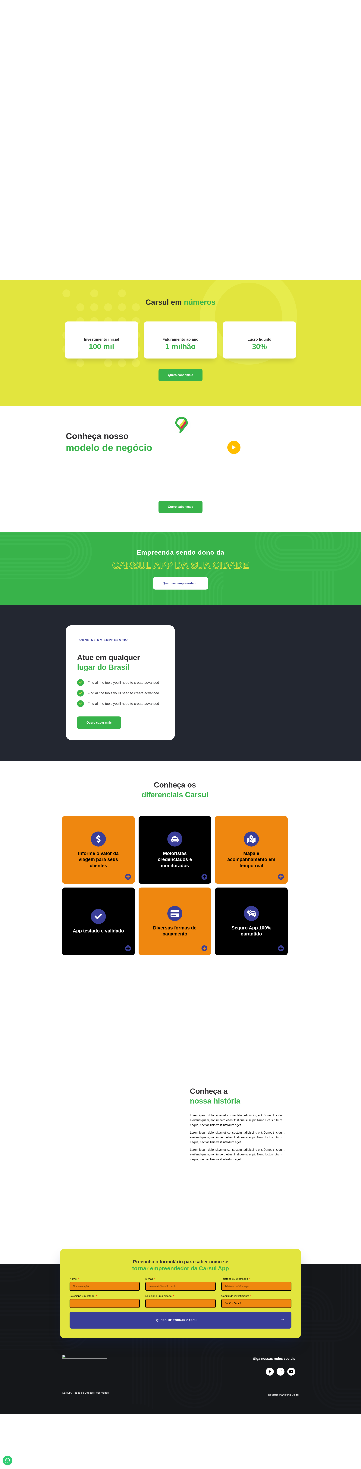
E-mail (198, 86)
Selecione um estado (206, 103)
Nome (198, 52)
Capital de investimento (235, 1296)
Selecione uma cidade (207, 120)
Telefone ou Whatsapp (207, 69)
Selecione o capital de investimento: (215, 137)
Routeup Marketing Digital (283, 1394)
